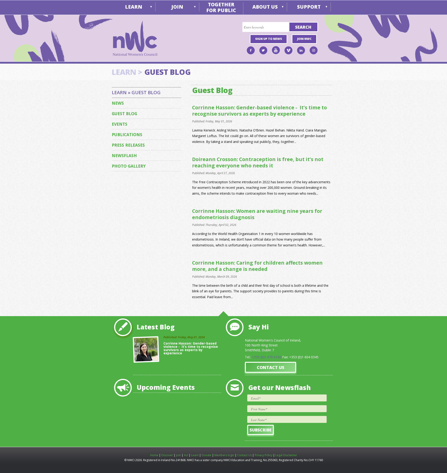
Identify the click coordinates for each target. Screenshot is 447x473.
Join (177, 6)
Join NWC (304, 39)
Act (186, 455)
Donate (206, 455)
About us (265, 6)
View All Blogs (209, 366)
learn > (127, 72)
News (118, 103)
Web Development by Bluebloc (223, 465)
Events (119, 124)
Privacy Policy (263, 455)
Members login (224, 455)
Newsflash (124, 155)
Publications (127, 134)
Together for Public (221, 7)
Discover (167, 455)
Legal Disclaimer (286, 455)
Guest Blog (124, 113)
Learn (133, 6)
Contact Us (270, 367)
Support (309, 6)
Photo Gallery (129, 166)
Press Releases (128, 145)
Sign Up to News (268, 39)
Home (154, 455)
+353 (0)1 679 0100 (266, 357)
